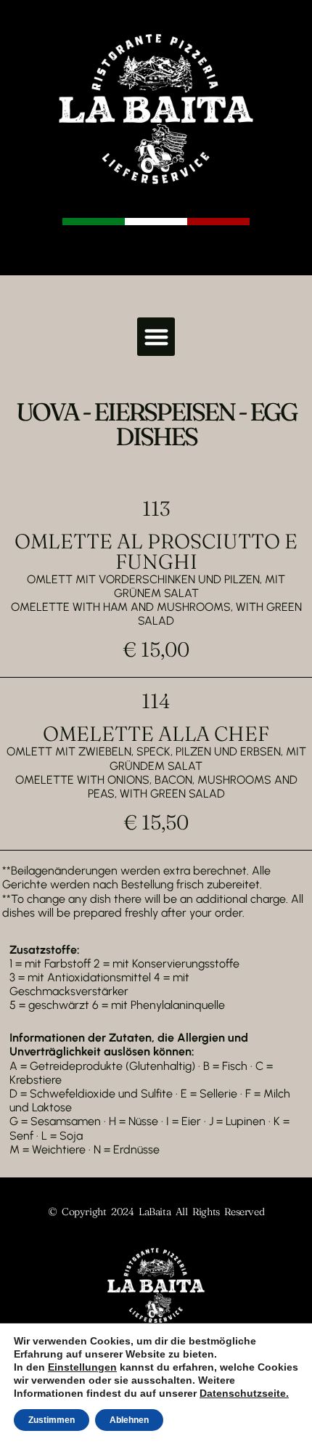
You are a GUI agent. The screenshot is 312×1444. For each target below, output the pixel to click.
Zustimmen (51, 1420)
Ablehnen (129, 1420)
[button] (156, 336)
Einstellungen (82, 1367)
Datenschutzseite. (244, 1393)
